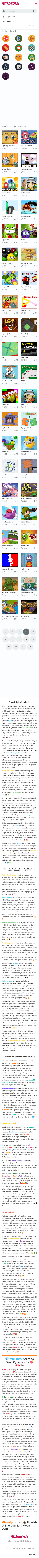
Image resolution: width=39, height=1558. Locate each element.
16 (19, 639)
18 (33, 639)
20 (16, 647)
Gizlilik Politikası (26, 1541)
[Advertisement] (19, 102)
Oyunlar (32, 26)
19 (9, 647)
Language (32, 1554)
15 (12, 639)
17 (26, 639)
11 (19, 632)
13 (33, 632)
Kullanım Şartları (13, 1541)
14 (5, 639)
